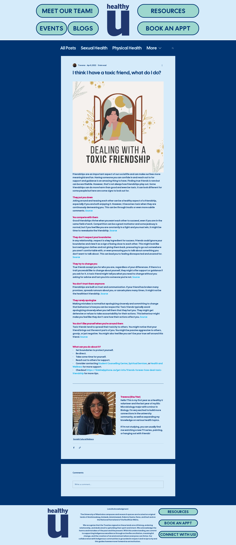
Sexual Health (94, 48)
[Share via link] (80, 447)
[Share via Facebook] (74, 447)
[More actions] (162, 65)
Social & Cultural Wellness (83, 439)
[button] (173, 48)
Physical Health (127, 48)
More (152, 48)
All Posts (68, 48)
